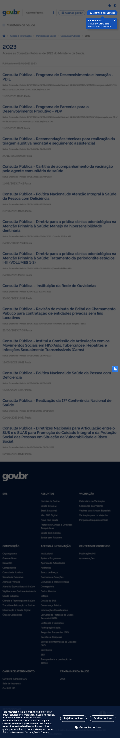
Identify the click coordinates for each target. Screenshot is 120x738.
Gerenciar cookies (90, 727)
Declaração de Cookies (37, 731)
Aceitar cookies (103, 718)
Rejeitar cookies (73, 718)
